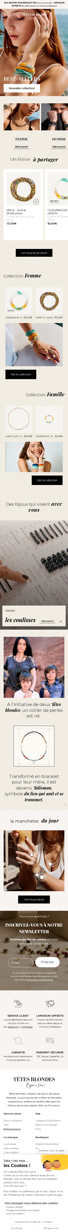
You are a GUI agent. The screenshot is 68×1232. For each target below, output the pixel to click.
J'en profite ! (50, 629)
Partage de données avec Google (23, 1210)
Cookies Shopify (15, 1207)
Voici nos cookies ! (16, 1213)
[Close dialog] (64, 591)
